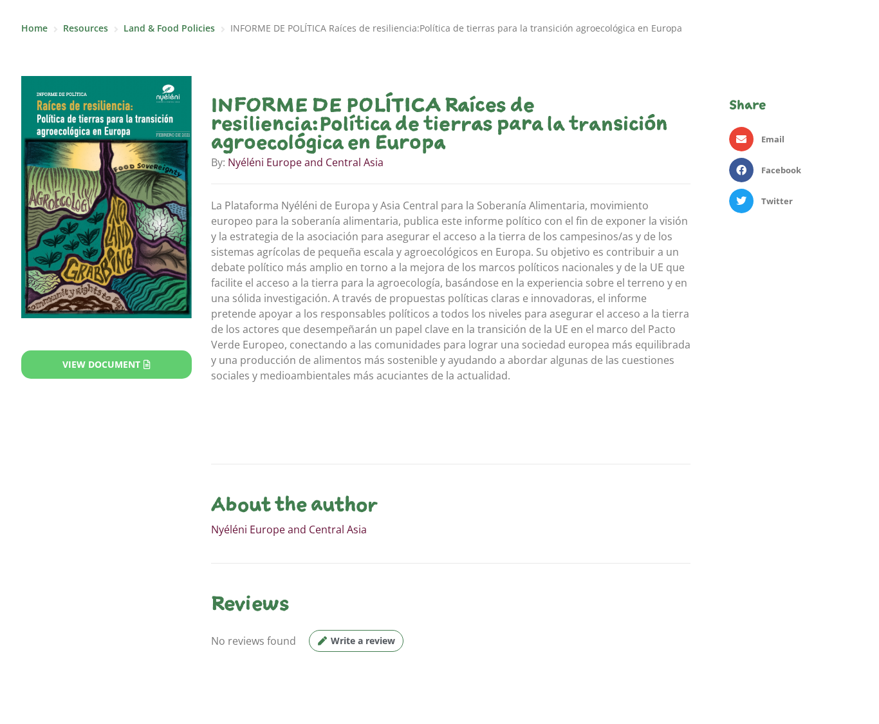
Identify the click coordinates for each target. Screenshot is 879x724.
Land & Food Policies (169, 28)
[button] (793, 139)
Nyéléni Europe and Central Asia (306, 162)
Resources (85, 28)
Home (34, 28)
